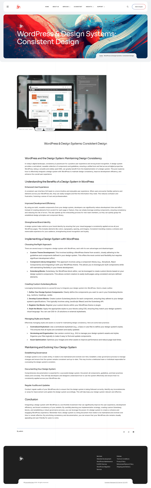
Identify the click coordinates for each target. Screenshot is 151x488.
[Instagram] (124, 432)
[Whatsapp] (128, 432)
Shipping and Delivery (123, 467)
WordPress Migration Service (103, 468)
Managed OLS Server (116, 482)
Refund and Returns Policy (125, 464)
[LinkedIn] (133, 432)
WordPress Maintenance (105, 461)
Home (101, 56)
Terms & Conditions (123, 459)
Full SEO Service (102, 464)
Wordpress (49, 129)
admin (31, 129)
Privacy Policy (121, 461)
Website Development (104, 459)
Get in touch (139, 7)
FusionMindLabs (29, 482)
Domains (107, 482)
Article (39, 129)
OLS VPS (125, 482)
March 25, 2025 (23, 129)
